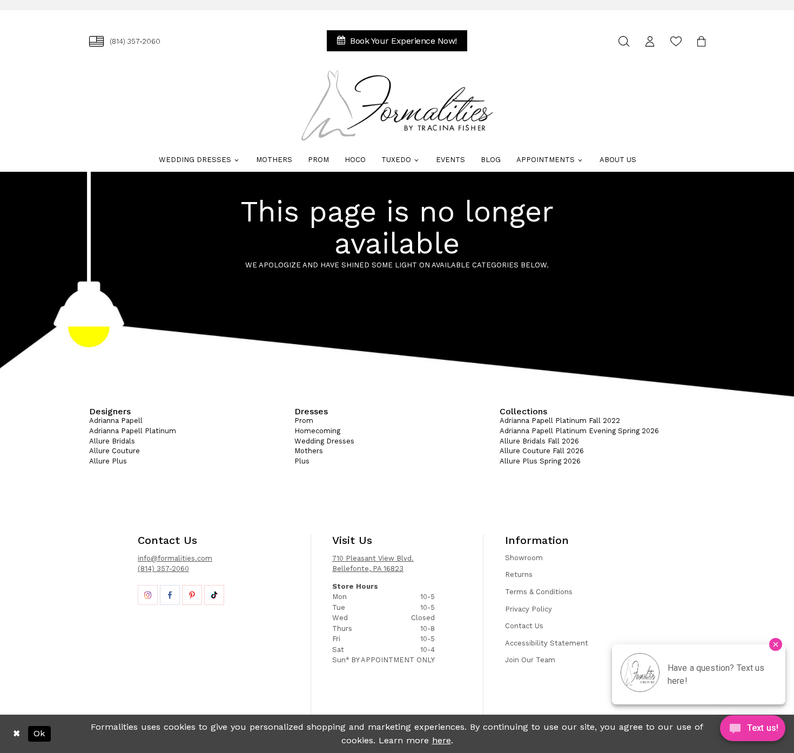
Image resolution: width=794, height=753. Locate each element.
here (441, 740)
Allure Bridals (112, 441)
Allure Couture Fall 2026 (542, 451)
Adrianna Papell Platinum (132, 431)
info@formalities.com (175, 558)
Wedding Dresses (324, 441)
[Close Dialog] (16, 734)
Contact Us (524, 626)
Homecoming (317, 431)
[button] (649, 41)
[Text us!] (752, 731)
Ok (39, 733)
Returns (519, 574)
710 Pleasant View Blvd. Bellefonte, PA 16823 (373, 563)
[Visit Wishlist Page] (675, 41)
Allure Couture (114, 451)
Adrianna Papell (116, 420)
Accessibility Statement (546, 643)
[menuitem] (125, 41)
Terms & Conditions (539, 592)
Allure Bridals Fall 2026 (539, 441)
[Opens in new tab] (148, 595)
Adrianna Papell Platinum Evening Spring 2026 (579, 431)
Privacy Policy (528, 609)
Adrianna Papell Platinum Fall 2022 (560, 420)
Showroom (524, 558)
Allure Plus (108, 461)
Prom (303, 420)
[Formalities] (397, 105)
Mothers (308, 451)
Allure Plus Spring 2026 (540, 461)
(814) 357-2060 (163, 568)
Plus (301, 461)
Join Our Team (530, 660)
